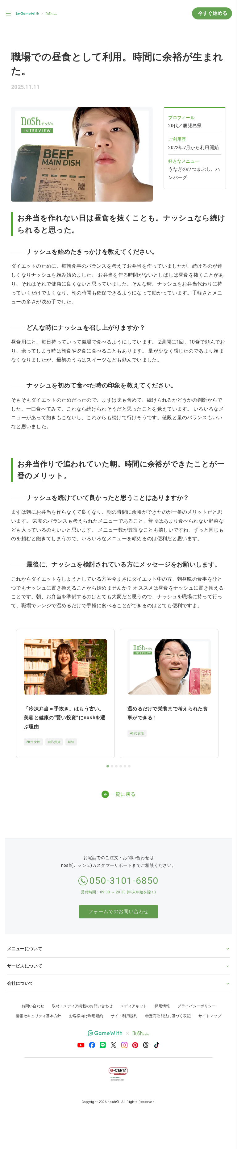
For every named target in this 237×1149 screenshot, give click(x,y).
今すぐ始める (212, 13)
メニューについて (24, 942)
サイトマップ (207, 1009)
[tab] (107, 766)
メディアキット (131, 999)
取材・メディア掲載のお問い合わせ (80, 999)
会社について (20, 976)
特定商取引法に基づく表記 (166, 1009)
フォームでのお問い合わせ (118, 911)
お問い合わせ (30, 999)
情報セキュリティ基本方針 (36, 1009)
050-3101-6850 (124, 880)
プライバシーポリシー (194, 999)
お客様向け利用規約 (84, 1009)
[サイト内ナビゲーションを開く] (8, 13)
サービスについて (24, 959)
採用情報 (160, 999)
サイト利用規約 (122, 1009)
